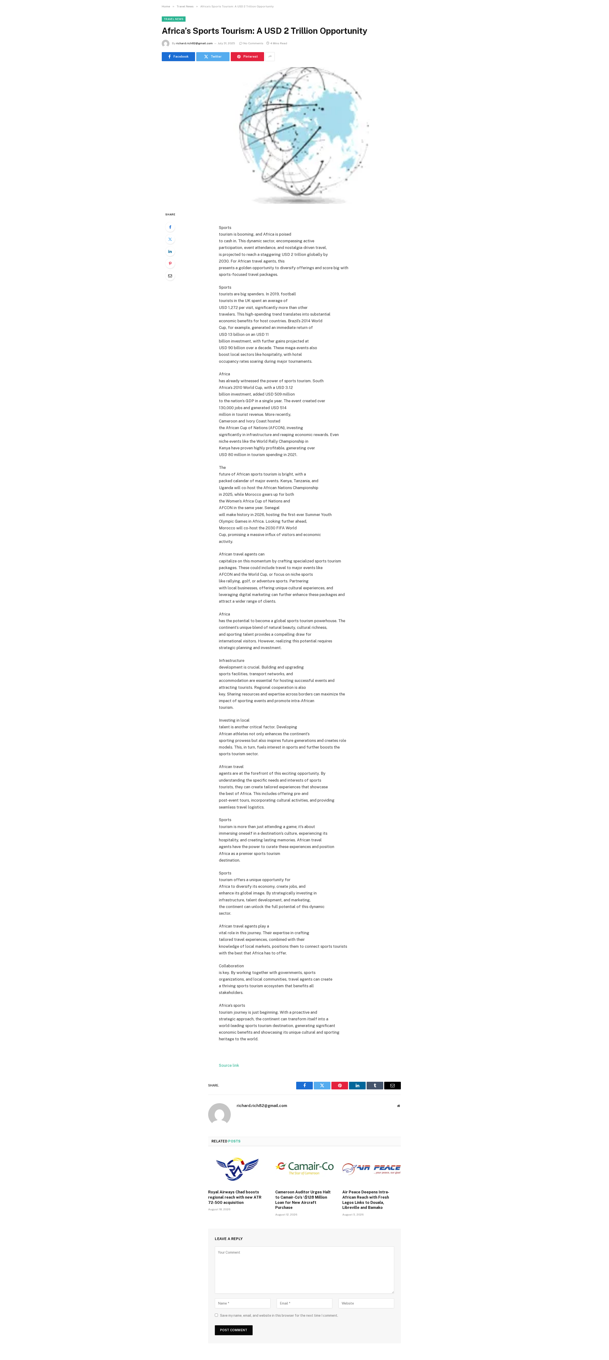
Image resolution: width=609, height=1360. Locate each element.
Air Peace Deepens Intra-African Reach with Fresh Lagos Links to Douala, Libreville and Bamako (365, 1200)
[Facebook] (170, 227)
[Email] (170, 275)
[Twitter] (170, 239)
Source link (229, 1065)
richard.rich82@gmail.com (194, 43)
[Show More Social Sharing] (270, 56)
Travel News (174, 19)
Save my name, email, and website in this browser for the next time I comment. (279, 1315)
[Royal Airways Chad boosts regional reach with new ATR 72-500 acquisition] (237, 1169)
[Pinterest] (170, 263)
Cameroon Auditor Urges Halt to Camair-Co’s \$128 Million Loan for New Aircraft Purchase (303, 1200)
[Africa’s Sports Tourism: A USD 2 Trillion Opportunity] (304, 135)
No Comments (253, 43)
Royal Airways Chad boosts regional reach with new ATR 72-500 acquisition (234, 1197)
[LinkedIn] (170, 251)
